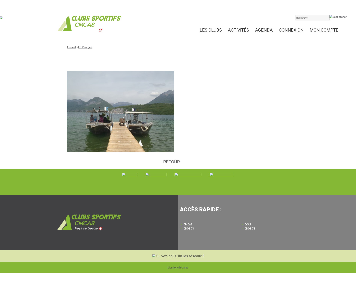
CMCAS (188, 224)
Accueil (71, 47)
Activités (238, 30)
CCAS (248, 224)
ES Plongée (85, 47)
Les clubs (211, 30)
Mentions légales (177, 267)
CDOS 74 (250, 228)
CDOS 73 (189, 228)
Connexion (291, 30)
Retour (171, 162)
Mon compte (324, 30)
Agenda (264, 30)
